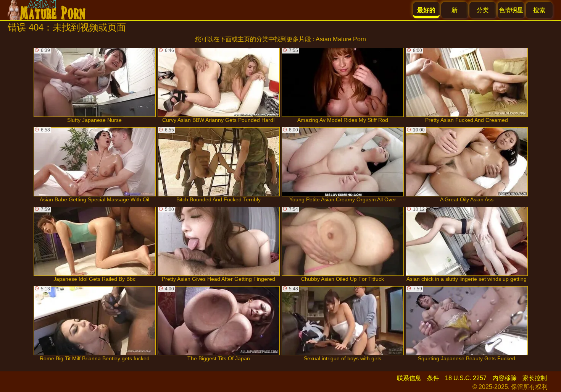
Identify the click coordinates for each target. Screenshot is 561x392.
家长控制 (534, 378)
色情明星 (511, 10)
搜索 (539, 10)
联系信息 (409, 378)
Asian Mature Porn (341, 39)
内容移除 (504, 378)
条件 (433, 378)
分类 (483, 10)
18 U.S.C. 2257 (466, 378)
